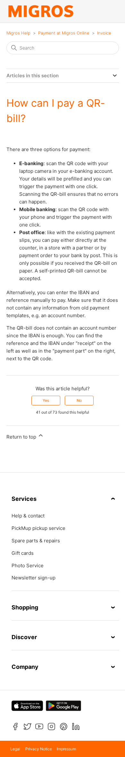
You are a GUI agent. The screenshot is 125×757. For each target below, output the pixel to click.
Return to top (22, 437)
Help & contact (28, 516)
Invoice (104, 32)
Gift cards (23, 553)
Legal (15, 748)
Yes (46, 400)
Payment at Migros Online (63, 32)
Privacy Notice (38, 748)
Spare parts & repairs (36, 541)
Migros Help (18, 32)
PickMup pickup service (38, 528)
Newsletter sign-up (33, 578)
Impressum (66, 748)
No (79, 400)
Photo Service (28, 566)
